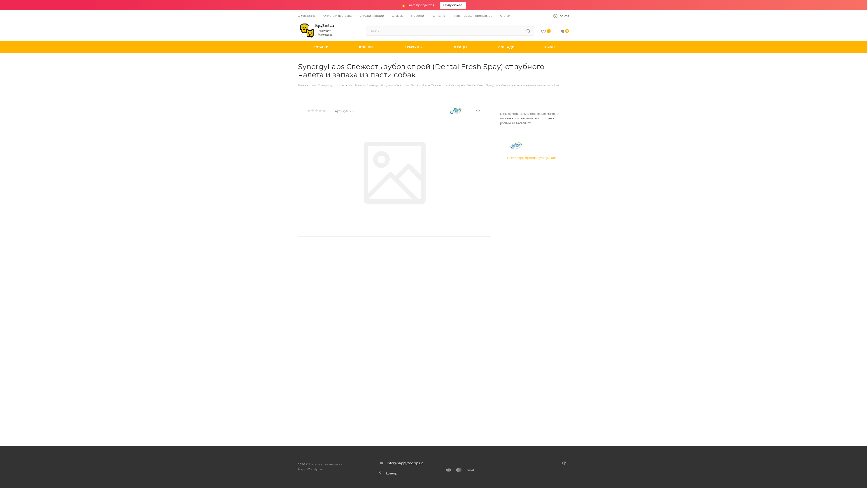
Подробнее (452, 5)
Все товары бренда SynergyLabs (531, 158)
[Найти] (528, 31)
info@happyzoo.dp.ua (405, 463)
